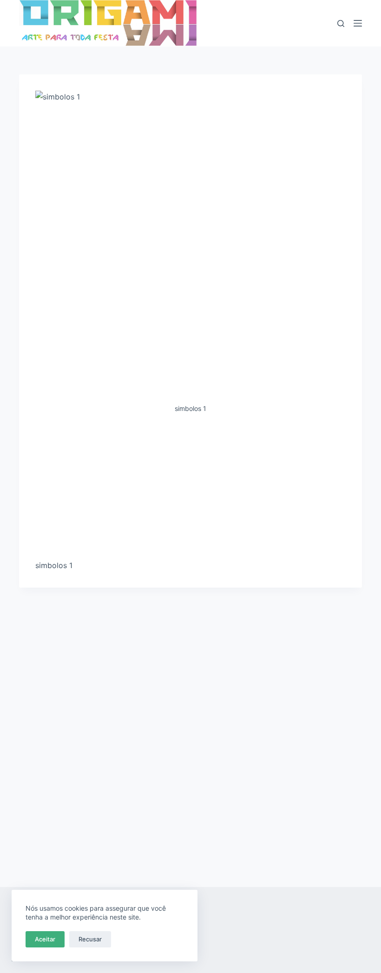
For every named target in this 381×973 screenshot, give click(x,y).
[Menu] (358, 23)
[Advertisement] (190, 490)
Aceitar (45, 939)
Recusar (90, 939)
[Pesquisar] (340, 23)
